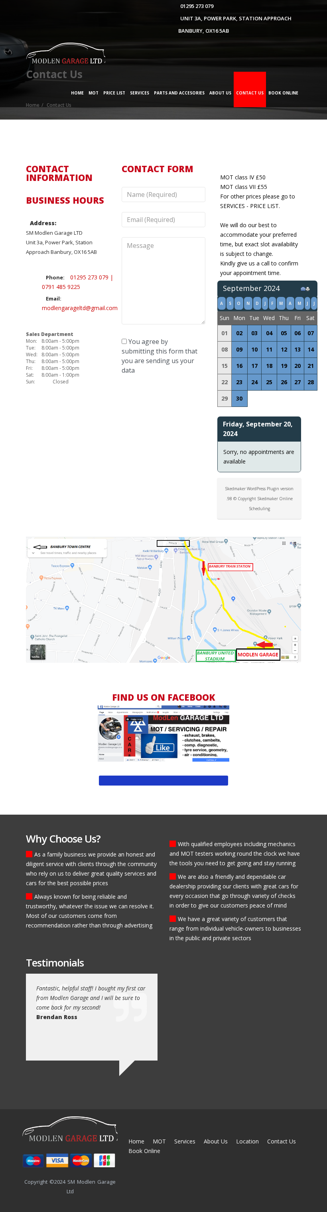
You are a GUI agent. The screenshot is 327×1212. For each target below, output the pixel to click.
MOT (93, 93)
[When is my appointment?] (304, 288)
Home (77, 93)
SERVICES (139, 93)
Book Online (283, 93)
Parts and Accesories (179, 93)
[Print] (309, 288)
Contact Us (250, 93)
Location (247, 1141)
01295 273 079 (196, 6)
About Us (220, 93)
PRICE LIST (114, 93)
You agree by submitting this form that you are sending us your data (159, 356)
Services (184, 1141)
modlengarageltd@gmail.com (80, 308)
